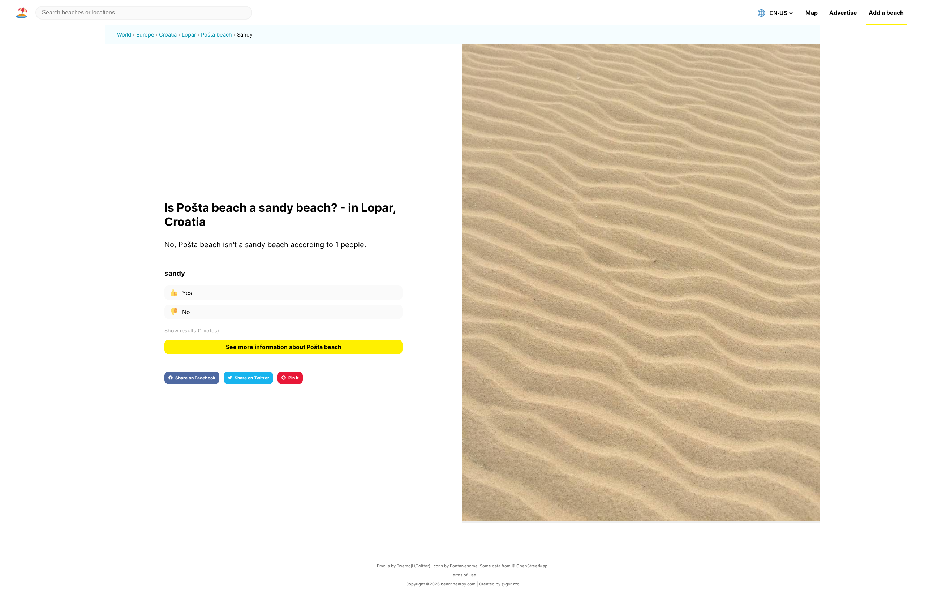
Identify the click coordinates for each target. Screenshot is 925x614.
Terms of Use (463, 574)
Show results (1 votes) (191, 330)
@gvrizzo (511, 584)
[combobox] (143, 13)
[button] (23, 12)
